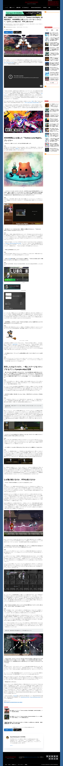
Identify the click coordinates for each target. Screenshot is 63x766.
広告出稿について (14, 764)
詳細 (49, 7)
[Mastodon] (50, 759)
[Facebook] (52, 759)
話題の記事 (18, 7)
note (10, 258)
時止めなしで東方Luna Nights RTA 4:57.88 (13, 243)
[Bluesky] (50, 756)
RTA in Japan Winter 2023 (9, 62)
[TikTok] (54, 759)
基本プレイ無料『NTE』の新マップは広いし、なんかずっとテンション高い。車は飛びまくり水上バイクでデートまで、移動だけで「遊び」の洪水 (54, 35)
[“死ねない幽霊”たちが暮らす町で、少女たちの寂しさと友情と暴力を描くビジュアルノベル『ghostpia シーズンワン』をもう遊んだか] (47, 130)
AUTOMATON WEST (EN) (52, 2)
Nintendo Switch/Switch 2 (36, 7)
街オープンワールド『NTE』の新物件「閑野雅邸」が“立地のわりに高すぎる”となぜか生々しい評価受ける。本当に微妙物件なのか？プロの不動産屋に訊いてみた (54, 64)
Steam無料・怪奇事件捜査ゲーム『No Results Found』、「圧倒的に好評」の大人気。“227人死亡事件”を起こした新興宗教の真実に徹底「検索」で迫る (54, 44)
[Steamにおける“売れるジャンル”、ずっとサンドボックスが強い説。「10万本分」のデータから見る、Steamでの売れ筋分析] (47, 150)
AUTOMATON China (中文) (53, 4)
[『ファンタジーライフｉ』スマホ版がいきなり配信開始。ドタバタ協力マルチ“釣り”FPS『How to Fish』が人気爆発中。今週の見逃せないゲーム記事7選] (47, 125)
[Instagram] (52, 756)
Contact (9, 764)
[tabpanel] (52, 58)
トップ (6, 7)
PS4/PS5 (15, 695)
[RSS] (57, 759)
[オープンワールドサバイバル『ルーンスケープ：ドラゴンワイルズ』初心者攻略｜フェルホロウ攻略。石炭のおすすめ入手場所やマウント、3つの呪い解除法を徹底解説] (47, 115)
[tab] (47, 30)
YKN (32, 101)
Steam (22, 697)
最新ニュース (12, 7)
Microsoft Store (26, 697)
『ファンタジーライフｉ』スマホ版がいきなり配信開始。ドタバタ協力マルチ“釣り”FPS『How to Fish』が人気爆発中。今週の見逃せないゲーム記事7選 (54, 125)
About (6, 764)
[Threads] (57, 756)
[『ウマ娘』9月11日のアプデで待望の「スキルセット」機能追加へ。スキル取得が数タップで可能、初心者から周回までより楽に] (47, 140)
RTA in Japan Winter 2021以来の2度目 (32, 102)
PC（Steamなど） (25, 7)
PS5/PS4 (44, 7)
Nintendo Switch (37, 697)
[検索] (57, 7)
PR (23, 27)
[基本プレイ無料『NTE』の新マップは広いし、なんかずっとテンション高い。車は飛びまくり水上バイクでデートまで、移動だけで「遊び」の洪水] (47, 135)
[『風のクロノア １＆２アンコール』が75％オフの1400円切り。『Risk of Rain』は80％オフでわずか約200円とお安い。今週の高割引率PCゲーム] (47, 120)
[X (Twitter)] (54, 756)
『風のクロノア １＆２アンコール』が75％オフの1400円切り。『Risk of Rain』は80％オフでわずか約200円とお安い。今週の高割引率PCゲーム (54, 120)
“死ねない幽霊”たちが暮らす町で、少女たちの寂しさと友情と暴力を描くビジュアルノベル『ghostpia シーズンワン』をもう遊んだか (54, 130)
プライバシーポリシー (21, 764)
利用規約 (26, 764)
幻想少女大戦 (15, 344)
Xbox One (32, 697)
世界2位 (17, 148)
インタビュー (26, 27)
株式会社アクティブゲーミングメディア (31, 757)
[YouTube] (47, 756)
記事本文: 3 (11, 745)
